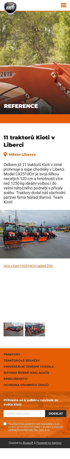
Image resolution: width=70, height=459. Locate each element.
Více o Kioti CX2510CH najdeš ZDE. (28, 266)
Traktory (12, 354)
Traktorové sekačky (22, 360)
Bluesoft (28, 443)
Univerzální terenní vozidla (29, 366)
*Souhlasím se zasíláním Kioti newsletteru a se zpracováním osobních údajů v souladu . (35, 426)
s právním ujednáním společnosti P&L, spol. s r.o (35, 428)
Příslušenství (15, 379)
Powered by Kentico (48, 443)
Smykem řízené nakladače (26, 372)
